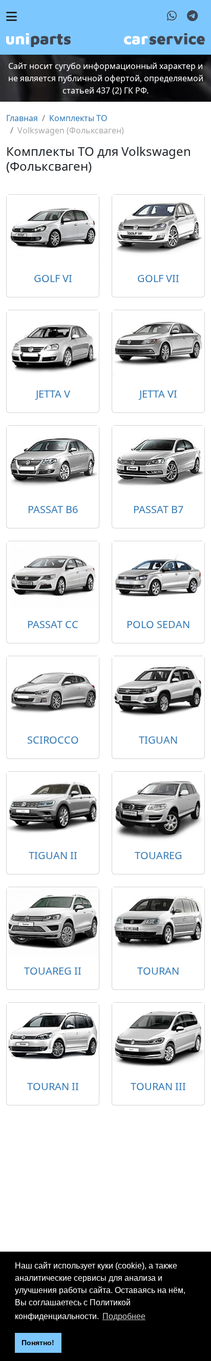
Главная (22, 118)
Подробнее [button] (123, 1316)
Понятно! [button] (38, 1343)
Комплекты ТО (78, 118)
